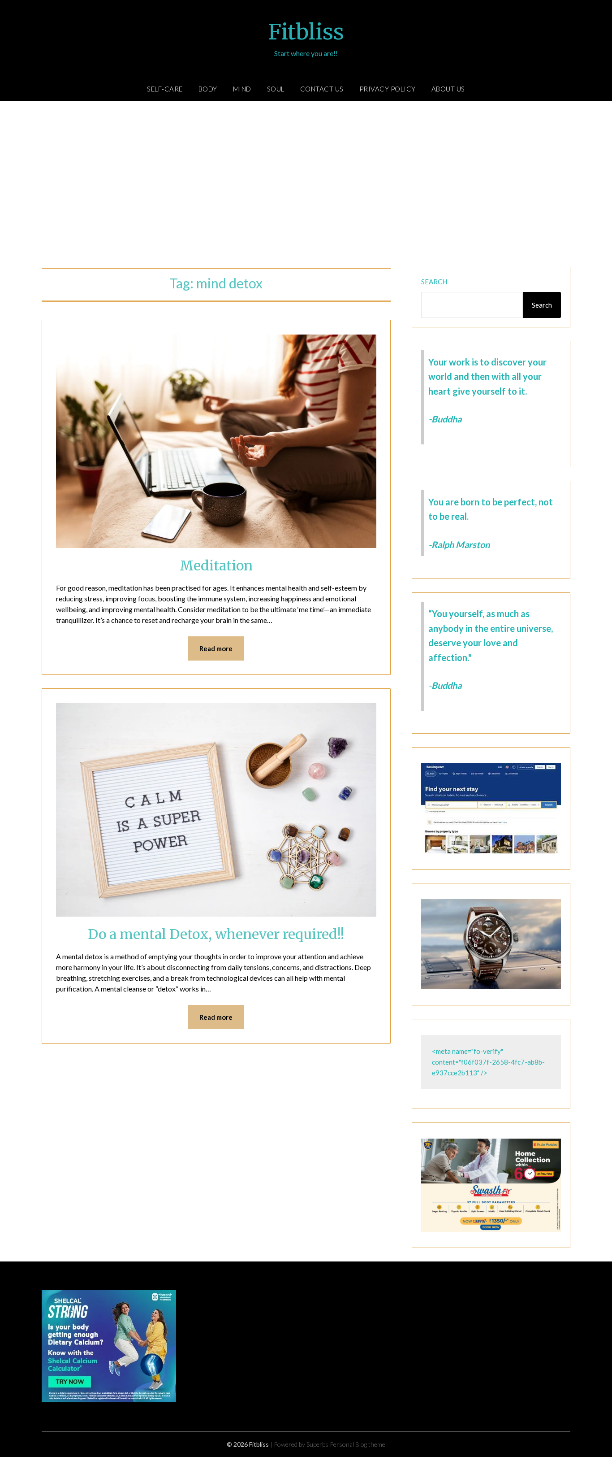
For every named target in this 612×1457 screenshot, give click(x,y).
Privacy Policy (387, 89)
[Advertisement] (306, 186)
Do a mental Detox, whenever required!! (216, 934)
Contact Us (322, 89)
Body (207, 89)
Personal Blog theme (357, 1444)
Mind (242, 89)
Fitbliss (306, 31)
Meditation (216, 565)
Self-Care (165, 89)
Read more (216, 648)
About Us (448, 89)
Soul (275, 89)
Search (434, 282)
